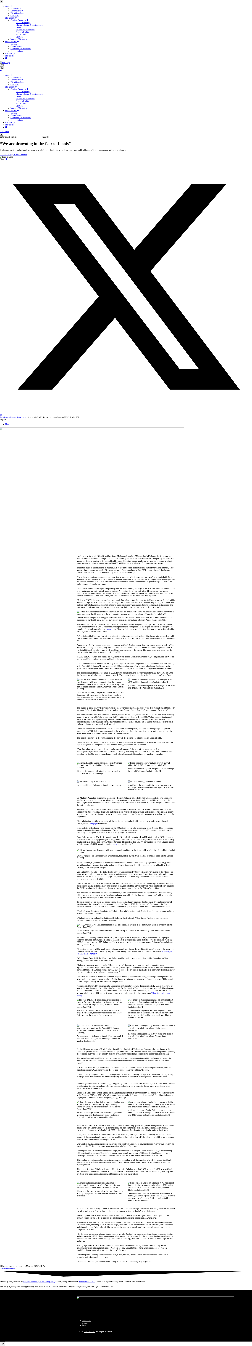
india (8, 1268)
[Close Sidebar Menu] (1, 1)
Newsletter (9, 56)
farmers (3, 1268)
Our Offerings (16, 46)
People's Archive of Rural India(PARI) (39, 1282)
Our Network (11, 41)
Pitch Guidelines (17, 13)
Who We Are (15, 8)
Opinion (19, 37)
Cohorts (13, 44)
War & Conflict (22, 34)
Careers (85, 1323)
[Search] (6, 58)
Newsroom (10, 18)
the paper (94, 823)
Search (45, 137)
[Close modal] (1, 134)
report (109, 629)
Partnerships (10, 53)
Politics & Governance (25, 30)
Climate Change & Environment (29, 25)
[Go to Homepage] (1, 70)
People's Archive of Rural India (13, 417)
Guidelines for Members (20, 49)
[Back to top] (2, 1344)
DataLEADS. (89, 1331)
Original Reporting (18, 20)
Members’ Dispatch (18, 39)
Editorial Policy (16, 11)
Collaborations (16, 51)
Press (84, 1325)
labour (12, 1268)
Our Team (14, 15)
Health (18, 27)
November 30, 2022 (87, 1282)
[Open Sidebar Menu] (2, 65)
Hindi (7, 424)
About (8, 6)
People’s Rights (22, 32)
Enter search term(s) (8, 137)
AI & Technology (23, 22)
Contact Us (86, 1320)
